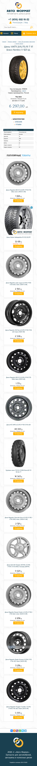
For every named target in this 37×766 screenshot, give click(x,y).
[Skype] (23, 731)
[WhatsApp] (20, 731)
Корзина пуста (31, 33)
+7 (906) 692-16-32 (18, 19)
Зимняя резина (19, 43)
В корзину (18, 112)
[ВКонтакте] (11, 731)
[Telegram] (25, 731)
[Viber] (17, 731)
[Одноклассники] (14, 731)
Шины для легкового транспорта (26, 41)
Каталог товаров (12, 41)
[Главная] (18, 8)
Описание (18, 122)
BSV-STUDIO (24, 762)
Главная (4, 41)
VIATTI (24, 91)
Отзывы (18, 124)
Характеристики (18, 119)
